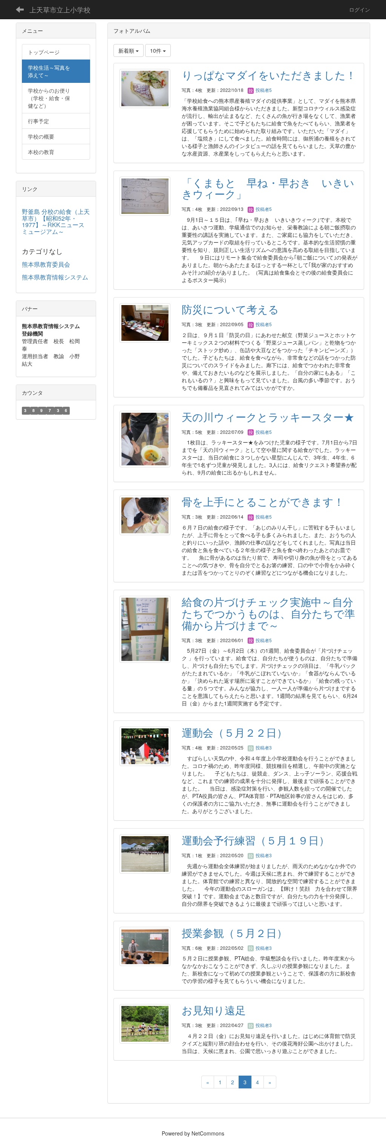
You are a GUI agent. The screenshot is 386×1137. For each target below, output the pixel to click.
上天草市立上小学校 (59, 9)
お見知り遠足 (214, 1009)
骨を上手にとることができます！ (263, 501)
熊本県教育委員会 (46, 264)
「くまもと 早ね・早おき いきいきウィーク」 (268, 188)
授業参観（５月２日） (234, 932)
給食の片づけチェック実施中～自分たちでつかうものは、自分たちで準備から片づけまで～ (268, 613)
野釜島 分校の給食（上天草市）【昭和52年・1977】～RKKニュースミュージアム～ (56, 221)
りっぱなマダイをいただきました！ (269, 74)
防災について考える (230, 308)
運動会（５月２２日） (234, 732)
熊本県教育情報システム (55, 277)
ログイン (359, 9)
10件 (156, 50)
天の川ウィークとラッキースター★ (268, 416)
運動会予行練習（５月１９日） (255, 839)
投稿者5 (263, 90)
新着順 (127, 50)
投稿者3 (263, 747)
